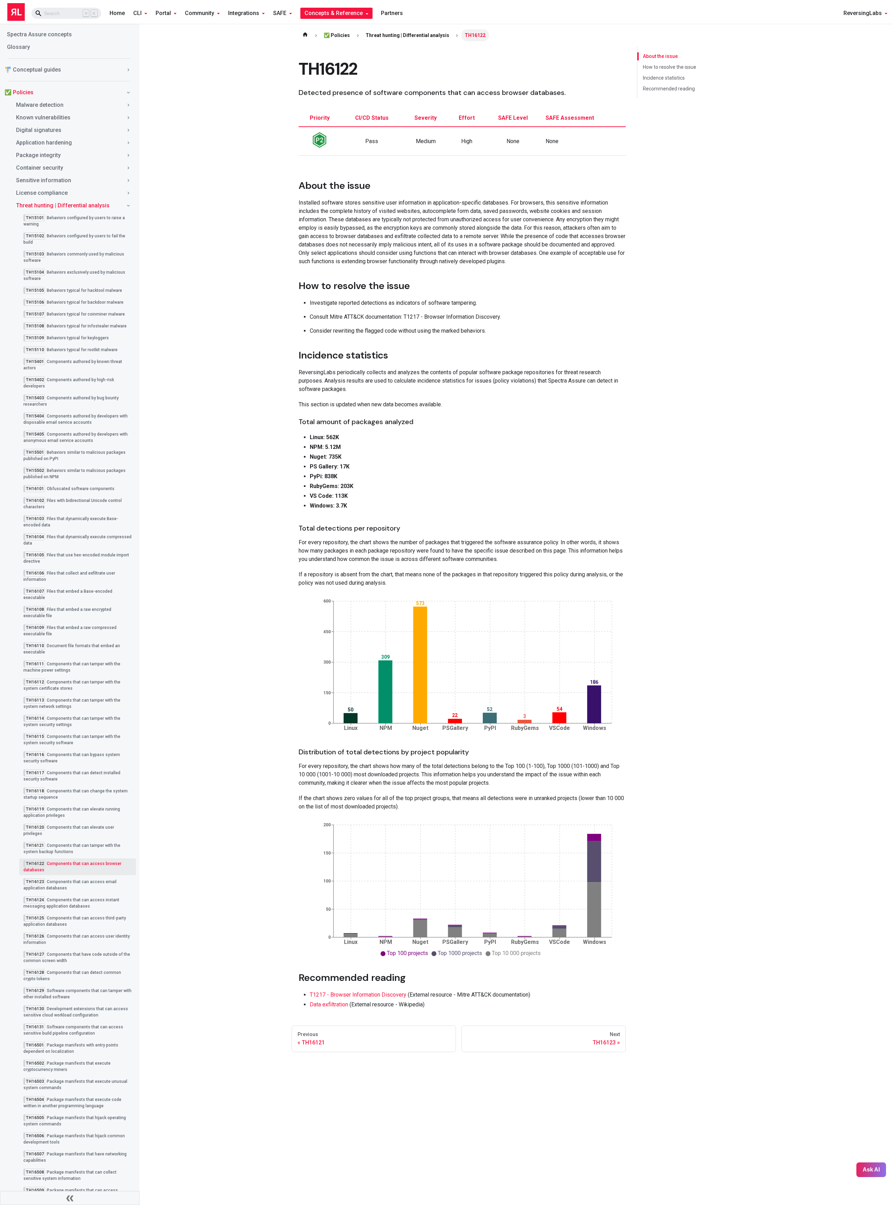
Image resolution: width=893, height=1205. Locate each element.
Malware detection (39, 105)
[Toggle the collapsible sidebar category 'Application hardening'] (128, 142)
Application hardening (44, 142)
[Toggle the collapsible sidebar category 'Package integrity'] (128, 155)
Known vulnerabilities (43, 117)
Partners (392, 13)
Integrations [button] (243, 13)
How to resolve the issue (669, 67)
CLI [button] (137, 13)
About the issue (660, 56)
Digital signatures (38, 130)
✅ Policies (19, 92)
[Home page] (305, 35)
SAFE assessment (570, 117)
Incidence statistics (664, 78)
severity (425, 117)
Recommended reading (669, 88)
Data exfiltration (329, 1004)
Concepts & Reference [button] (334, 13)
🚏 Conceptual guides (33, 69)
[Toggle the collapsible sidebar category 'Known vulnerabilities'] (128, 117)
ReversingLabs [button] (862, 13)
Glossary (18, 47)
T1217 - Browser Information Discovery (358, 994)
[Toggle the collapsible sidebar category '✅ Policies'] (128, 92)
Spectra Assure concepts (39, 34)
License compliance (42, 193)
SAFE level (513, 117)
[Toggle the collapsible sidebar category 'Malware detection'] (128, 105)
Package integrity (38, 155)
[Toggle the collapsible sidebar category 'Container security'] (128, 167)
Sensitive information (43, 180)
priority (320, 117)
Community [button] (199, 13)
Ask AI (871, 1170)
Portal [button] (163, 13)
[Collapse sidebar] (70, 1198)
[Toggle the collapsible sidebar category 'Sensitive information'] (128, 180)
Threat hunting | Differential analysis (63, 205)
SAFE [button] (279, 13)
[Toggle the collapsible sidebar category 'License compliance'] (128, 193)
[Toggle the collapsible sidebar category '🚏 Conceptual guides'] (128, 69)
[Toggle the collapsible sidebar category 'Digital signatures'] (128, 130)
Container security (39, 167)
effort (467, 117)
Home (117, 13)
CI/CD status (372, 117)
